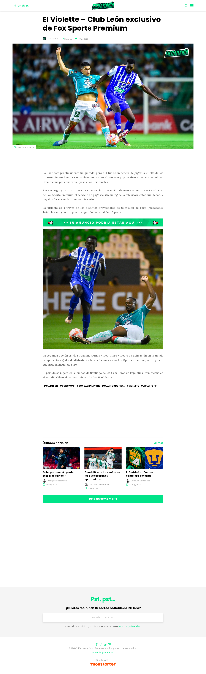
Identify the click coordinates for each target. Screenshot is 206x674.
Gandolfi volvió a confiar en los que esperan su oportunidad (102, 475)
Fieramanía (53, 38)
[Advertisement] (103, 160)
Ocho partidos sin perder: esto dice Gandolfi (59, 474)
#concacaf (67, 385)
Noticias (68, 39)
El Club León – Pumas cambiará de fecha (139, 474)
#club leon (51, 385)
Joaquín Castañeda (57, 480)
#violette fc (149, 385)
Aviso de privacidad (103, 652)
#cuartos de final (113, 385)
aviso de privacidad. (129, 626)
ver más (158, 443)
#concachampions (88, 385)
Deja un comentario (103, 499)
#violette (132, 385)
